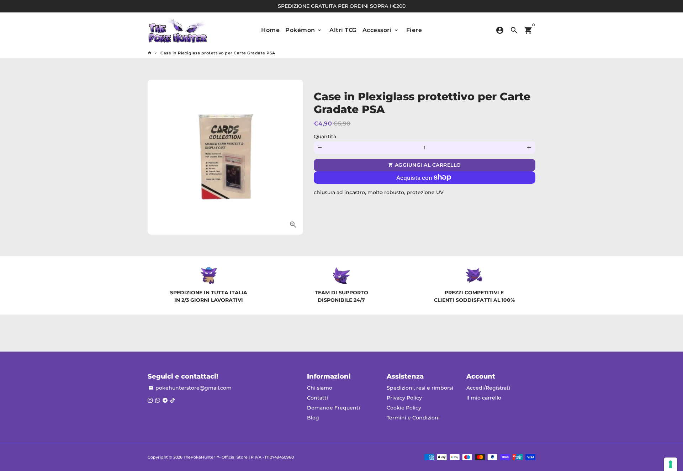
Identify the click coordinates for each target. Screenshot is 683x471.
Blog (313, 417)
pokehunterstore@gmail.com (190, 388)
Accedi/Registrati (488, 388)
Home (270, 30)
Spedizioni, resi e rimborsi (420, 388)
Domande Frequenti (333, 408)
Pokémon (303, 30)
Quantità (325, 136)
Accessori (380, 30)
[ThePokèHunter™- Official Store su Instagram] (150, 400)
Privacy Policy (404, 398)
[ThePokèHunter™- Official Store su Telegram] (165, 400)
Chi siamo (319, 388)
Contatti (317, 398)
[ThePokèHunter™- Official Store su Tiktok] (172, 400)
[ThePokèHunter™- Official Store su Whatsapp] (157, 400)
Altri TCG (343, 30)
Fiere (414, 30)
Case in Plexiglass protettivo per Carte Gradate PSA (217, 52)
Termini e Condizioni (413, 417)
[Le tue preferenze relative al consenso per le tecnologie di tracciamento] (670, 464)
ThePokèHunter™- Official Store (216, 457)
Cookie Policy (404, 408)
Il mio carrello (483, 398)
